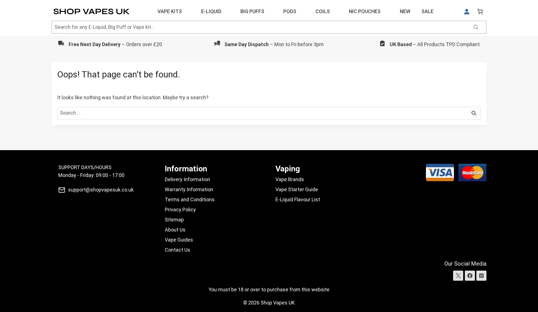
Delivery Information (187, 179)
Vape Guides (179, 240)
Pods (289, 11)
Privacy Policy (180, 209)
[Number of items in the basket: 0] (480, 11)
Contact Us (177, 250)
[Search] (476, 27)
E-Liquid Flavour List (297, 199)
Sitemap (174, 220)
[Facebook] (470, 276)
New (405, 11)
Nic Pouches (365, 11)
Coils (323, 11)
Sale (427, 11)
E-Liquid (211, 11)
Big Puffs (252, 11)
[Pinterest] (481, 276)
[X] (458, 276)
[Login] (467, 11)
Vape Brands (289, 179)
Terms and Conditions (190, 199)
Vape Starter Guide (296, 189)
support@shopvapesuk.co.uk (101, 190)
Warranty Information (189, 189)
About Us (175, 230)
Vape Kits (169, 11)
